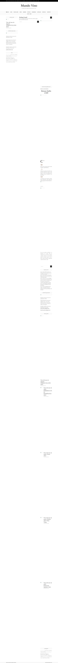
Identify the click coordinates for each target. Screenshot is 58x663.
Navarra (13, 57)
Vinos (12, 62)
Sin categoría (11, 60)
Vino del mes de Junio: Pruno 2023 (48, 454)
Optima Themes (13, 662)
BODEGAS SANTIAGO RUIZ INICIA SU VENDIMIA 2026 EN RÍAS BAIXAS (45, 284)
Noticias (10, 58)
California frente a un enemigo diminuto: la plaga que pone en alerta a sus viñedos (45, 272)
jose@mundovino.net (9, 49)
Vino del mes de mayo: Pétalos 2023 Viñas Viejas (48, 520)
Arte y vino (42, 650)
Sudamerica (11, 60)
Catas (8, 56)
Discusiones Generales (14, 56)
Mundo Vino (29, 5)
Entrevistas (8, 57)
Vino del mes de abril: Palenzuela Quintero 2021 (48, 585)
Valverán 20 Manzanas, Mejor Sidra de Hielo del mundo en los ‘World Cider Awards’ (46, 276)
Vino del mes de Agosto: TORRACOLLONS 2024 (11, 24)
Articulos (13, 54)
